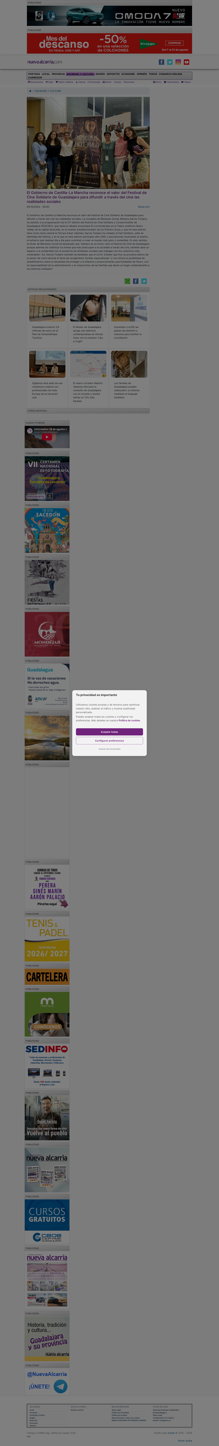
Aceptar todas (109, 731)
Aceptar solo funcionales (109, 749)
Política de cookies (129, 720)
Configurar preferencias (109, 740)
